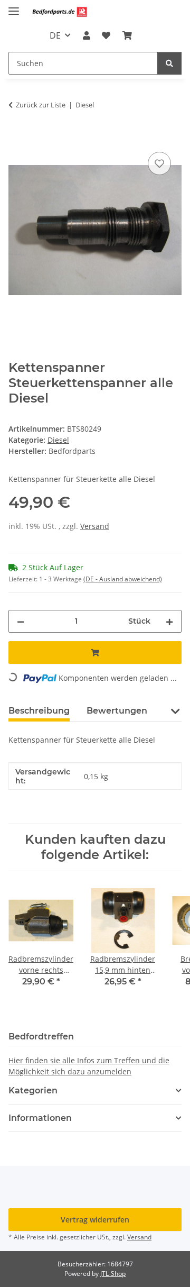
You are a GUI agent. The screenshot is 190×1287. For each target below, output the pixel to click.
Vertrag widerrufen (95, 1220)
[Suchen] (169, 63)
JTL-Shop (113, 1273)
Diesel (58, 440)
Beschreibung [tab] (39, 711)
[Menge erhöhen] (169, 621)
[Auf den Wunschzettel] (159, 163)
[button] (86, 35)
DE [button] (55, 35)
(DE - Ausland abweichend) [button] (122, 578)
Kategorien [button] (33, 1090)
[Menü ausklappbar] (13, 6)
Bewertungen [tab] (117, 711)
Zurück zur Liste (40, 104)
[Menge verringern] (20, 621)
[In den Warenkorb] (16, 137)
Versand (94, 526)
